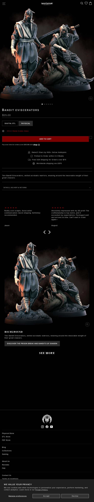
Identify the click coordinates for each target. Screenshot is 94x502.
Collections (7, 451)
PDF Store (6, 440)
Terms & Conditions (10, 479)
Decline (75, 496)
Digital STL (10, 123)
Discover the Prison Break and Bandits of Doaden (32, 343)
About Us (6, 461)
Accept (46, 496)
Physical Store (8, 433)
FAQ (3, 468)
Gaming (5, 454)
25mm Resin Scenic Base (18, 131)
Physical (25, 123)
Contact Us (6, 475)
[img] (23, 208)
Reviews (5, 465)
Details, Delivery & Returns (15, 187)
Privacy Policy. (41, 490)
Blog (4, 447)
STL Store (6, 437)
